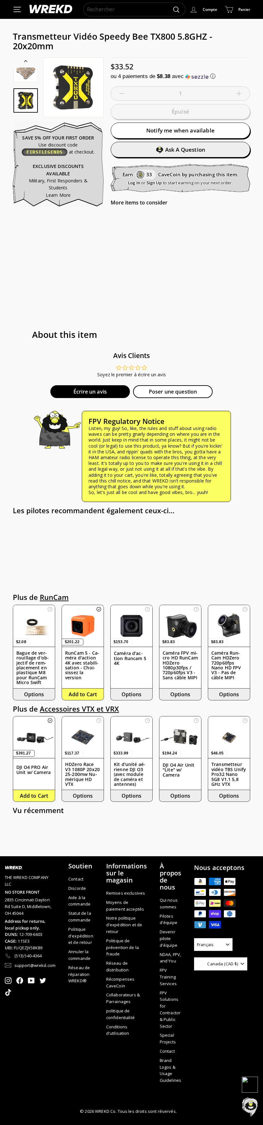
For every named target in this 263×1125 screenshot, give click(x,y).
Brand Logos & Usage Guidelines (170, 1070)
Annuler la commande (79, 955)
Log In (134, 183)
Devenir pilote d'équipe (168, 938)
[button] (180, 76)
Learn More (58, 195)
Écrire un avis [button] (90, 391)
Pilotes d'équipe (168, 919)
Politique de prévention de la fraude (122, 947)
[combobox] (134, 10)
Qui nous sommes (169, 903)
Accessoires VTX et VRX (79, 709)
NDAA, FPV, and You (170, 958)
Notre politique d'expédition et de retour (124, 924)
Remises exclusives (125, 893)
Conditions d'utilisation (117, 1030)
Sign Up (154, 183)
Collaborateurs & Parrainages (123, 998)
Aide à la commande (79, 901)
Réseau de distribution (117, 966)
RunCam (54, 597)
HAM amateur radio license (117, 457)
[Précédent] (25, 62)
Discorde (77, 888)
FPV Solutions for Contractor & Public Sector (170, 1009)
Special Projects (168, 1038)
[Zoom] (73, 87)
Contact (75, 879)
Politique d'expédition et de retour (80, 935)
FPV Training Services (168, 976)
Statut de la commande (79, 916)
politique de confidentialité (120, 1014)
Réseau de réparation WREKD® (79, 974)
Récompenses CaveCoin (120, 982)
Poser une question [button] (173, 391)
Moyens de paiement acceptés (125, 905)
